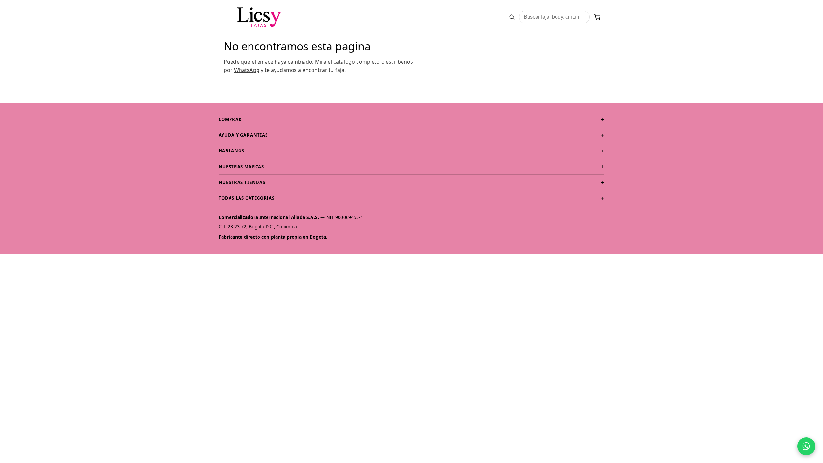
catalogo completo (356, 61)
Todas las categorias (247, 198)
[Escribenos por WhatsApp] (806, 446)
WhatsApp (246, 70)
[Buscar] (512, 17)
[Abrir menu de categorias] (226, 17)
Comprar (230, 119)
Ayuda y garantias (243, 135)
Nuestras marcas (241, 166)
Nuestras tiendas (242, 182)
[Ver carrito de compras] (597, 17)
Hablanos (231, 151)
